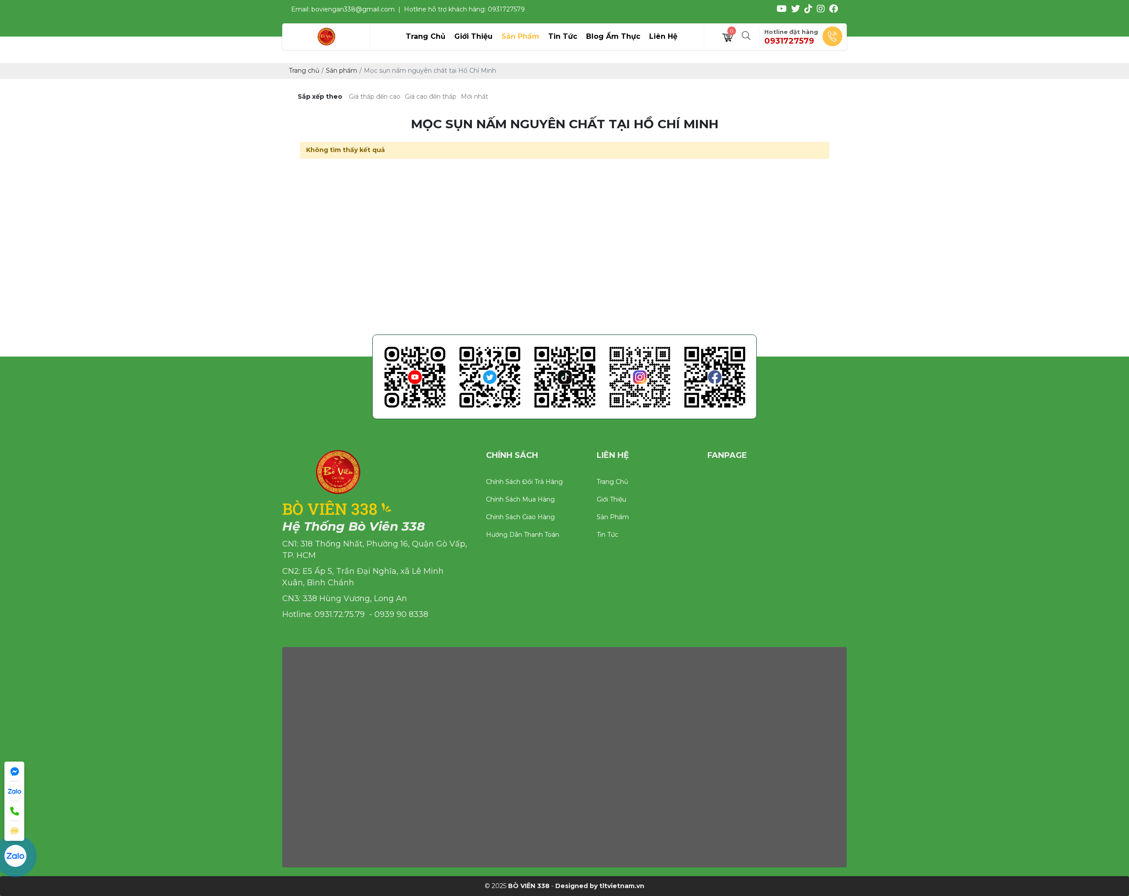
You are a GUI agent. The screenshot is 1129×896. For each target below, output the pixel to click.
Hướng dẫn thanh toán (522, 535)
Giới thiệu (611, 499)
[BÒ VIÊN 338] (326, 36)
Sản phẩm (613, 517)
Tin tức (607, 535)
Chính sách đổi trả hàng (524, 482)
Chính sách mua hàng (520, 499)
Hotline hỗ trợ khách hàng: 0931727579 (464, 9)
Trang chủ (612, 482)
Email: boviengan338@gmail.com (343, 9)
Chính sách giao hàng (520, 517)
